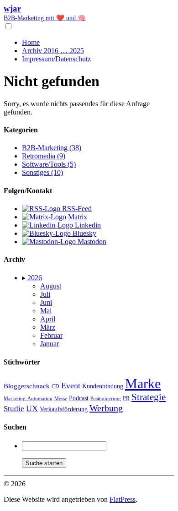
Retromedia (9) (43, 156)
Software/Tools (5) (49, 164)
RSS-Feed (76, 208)
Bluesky (83, 233)
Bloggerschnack (27, 386)
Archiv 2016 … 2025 (53, 50)
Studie (14, 408)
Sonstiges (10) (42, 172)
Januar (49, 344)
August (50, 286)
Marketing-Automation (28, 398)
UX (32, 408)
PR (126, 398)
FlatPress (123, 499)
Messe (60, 398)
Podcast (79, 398)
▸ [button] (24, 278)
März (47, 327)
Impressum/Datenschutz (56, 59)
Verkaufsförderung (64, 409)
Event (70, 385)
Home (31, 42)
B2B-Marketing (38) (51, 148)
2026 (34, 278)
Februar (51, 335)
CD (55, 386)
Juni (46, 302)
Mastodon (91, 241)
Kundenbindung (102, 386)
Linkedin (87, 225)
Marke (143, 383)
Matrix (76, 217)
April (47, 319)
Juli (45, 294)
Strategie (148, 396)
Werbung (106, 408)
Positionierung (105, 398)
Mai (46, 311)
